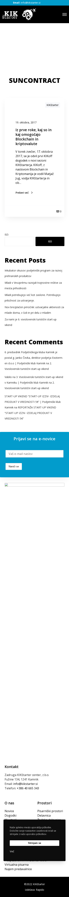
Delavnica (44, 815)
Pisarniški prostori (50, 811)
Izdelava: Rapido (34, 889)
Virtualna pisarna (17, 865)
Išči (6, 234)
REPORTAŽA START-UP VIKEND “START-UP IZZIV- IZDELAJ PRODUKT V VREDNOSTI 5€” (30, 413)
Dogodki (10, 815)
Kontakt (12, 766)
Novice (9, 811)
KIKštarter (53, 105)
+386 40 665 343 (28, 788)
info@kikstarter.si (30, 2)
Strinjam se (34, 843)
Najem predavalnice (18, 869)
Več (12, 851)
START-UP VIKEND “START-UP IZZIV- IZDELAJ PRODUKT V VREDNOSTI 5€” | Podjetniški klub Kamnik (33, 401)
